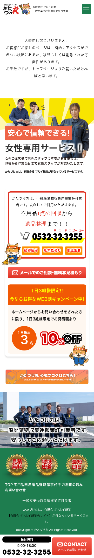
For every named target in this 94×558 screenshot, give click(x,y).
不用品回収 (22, 484)
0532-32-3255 (26, 552)
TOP (9, 484)
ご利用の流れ (72, 484)
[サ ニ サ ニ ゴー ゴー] (47, 239)
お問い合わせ (15, 490)
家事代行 (54, 484)
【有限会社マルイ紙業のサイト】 (30, 515)
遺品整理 (39, 484)
